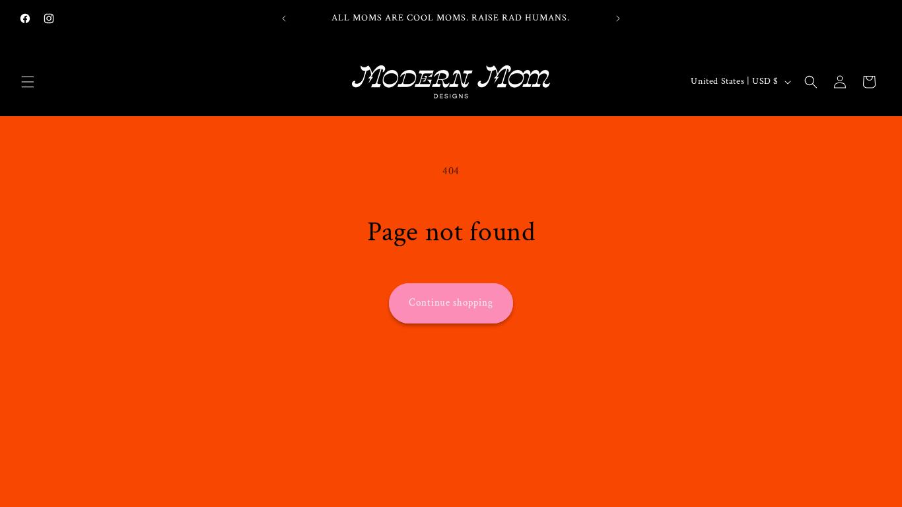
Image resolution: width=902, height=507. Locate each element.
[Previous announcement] (283, 18)
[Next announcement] (618, 18)
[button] (27, 81)
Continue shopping (451, 302)
